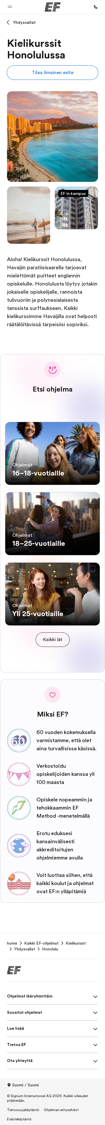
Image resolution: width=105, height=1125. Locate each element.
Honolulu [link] (50, 949)
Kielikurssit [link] (76, 943)
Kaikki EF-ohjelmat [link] (41, 943)
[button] (10, 7)
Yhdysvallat (24, 22)
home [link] (12, 943)
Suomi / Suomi (25, 1085)
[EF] (53, 7)
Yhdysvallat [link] (24, 949)
